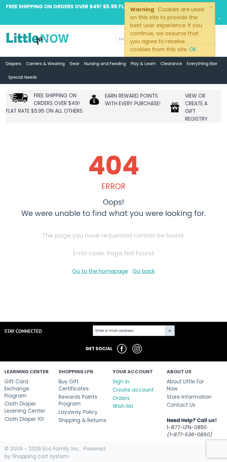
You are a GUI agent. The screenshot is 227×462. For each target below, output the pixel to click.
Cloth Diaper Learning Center (24, 407)
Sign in (121, 381)
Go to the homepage (100, 271)
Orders (121, 398)
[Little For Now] (38, 38)
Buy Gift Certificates (74, 385)
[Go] (169, 331)
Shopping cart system (40, 456)
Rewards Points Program (78, 400)
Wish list (123, 406)
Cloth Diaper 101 (24, 419)
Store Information (189, 396)
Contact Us (181, 404)
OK (192, 49)
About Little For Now (185, 385)
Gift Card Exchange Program (16, 388)
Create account (133, 389)
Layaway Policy (78, 412)
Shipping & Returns (82, 420)
